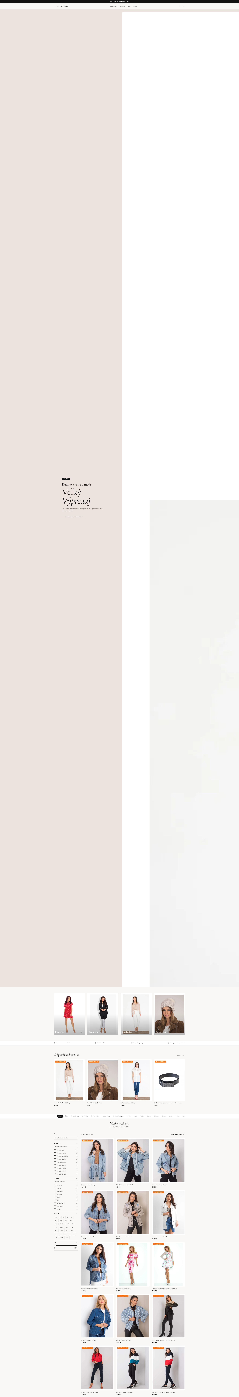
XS (56, 1217)
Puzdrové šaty (106, 1116)
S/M (61, 1237)
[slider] (55, 1246)
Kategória (57, 1143)
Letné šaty (85, 1116)
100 (66, 1220)
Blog (129, 6)
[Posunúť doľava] (53, 1116)
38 (72, 1224)
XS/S (67, 1237)
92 (65, 1234)
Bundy (171, 1116)
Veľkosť (56, 1213)
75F (56, 1234)
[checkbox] (55, 1150)
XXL (56, 1220)
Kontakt (135, 6)
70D (67, 1227)
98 (74, 1234)
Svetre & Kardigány (118, 1116)
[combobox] (177, 1134)
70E (72, 1227)
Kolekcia (122, 6)
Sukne (149, 1116)
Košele (135, 1116)
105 (71, 1220)
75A (56, 1230)
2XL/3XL (62, 1224)
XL (71, 1217)
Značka (56, 1178)
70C (61, 1227)
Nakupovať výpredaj (74, 517)
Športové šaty (95, 1116)
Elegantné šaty (75, 1116)
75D (67, 1230)
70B (56, 1227)
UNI (61, 1220)
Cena (55, 1242)
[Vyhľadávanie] (179, 6)
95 (70, 1234)
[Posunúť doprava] (185, 1116)
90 (61, 1234)
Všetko (60, 1116)
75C (61, 1230)
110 (56, 1224)
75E (72, 1230)
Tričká (142, 1116)
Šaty (66, 1116)
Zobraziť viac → (181, 1055)
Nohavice (156, 1116)
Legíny (164, 1116)
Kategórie (113, 6)
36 (68, 1224)
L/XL (56, 1237)
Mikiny (177, 1116)
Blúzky (128, 1116)
